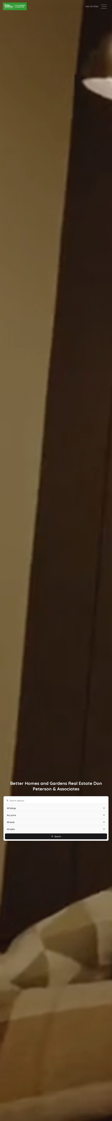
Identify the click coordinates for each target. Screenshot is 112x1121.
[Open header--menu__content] (103, 6)
